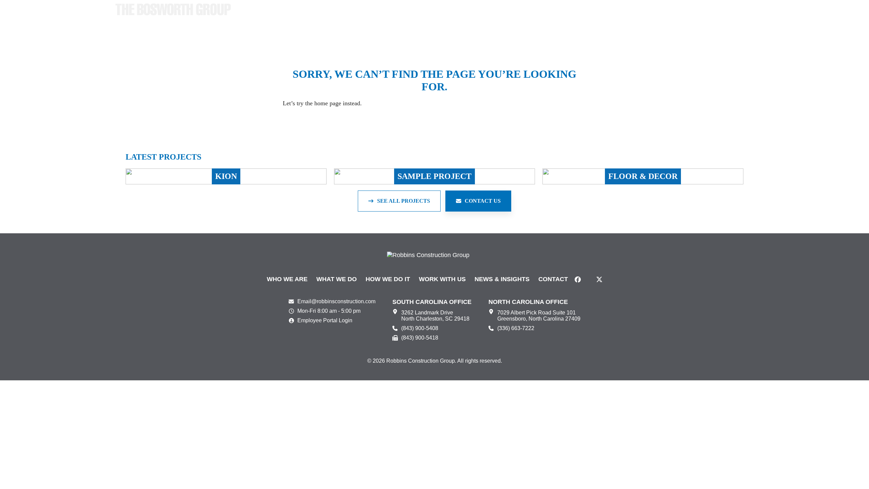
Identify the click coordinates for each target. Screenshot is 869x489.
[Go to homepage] (173, 9)
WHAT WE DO (336, 279)
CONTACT (553, 279)
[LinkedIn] (589, 279)
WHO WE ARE (287, 279)
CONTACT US (483, 201)
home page (327, 103)
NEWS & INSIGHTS (502, 279)
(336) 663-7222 (515, 328)
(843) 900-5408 (419, 328)
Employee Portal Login (324, 320)
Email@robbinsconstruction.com (336, 301)
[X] (599, 279)
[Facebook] (578, 279)
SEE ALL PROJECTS (403, 201)
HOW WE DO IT (388, 279)
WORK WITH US (442, 279)
